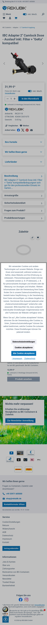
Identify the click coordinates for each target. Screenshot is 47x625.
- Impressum (17, 358)
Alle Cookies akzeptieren (24, 353)
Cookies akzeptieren (24, 347)
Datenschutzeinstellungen (24, 342)
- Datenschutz (29, 358)
